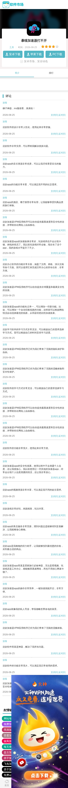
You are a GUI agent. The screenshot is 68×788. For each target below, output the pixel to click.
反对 (60, 115)
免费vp (8, 775)
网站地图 (9, 718)
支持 (53, 115)
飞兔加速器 (10, 763)
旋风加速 (9, 741)
